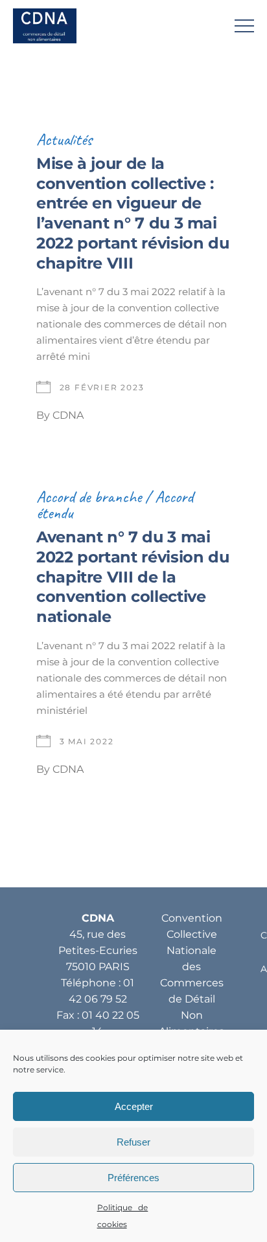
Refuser (133, 1142)
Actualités (64, 139)
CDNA (68, 415)
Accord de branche (88, 496)
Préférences (133, 1177)
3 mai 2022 (87, 741)
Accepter (134, 1106)
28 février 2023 (102, 387)
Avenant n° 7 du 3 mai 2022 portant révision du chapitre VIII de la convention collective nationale (132, 576)
